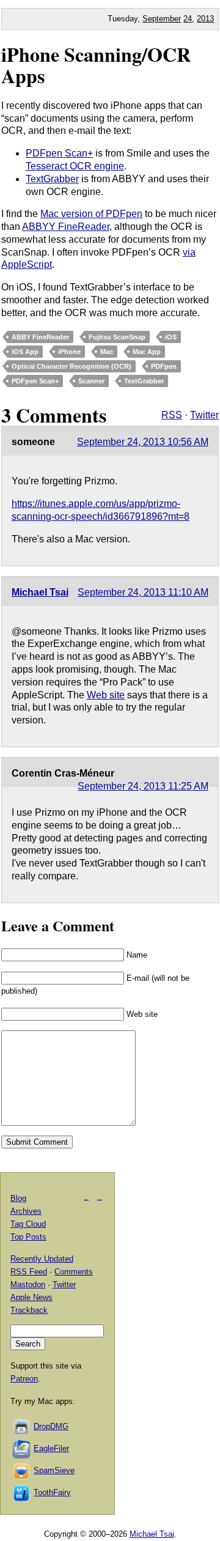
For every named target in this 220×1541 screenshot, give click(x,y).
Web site (106, 695)
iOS (171, 337)
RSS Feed (28, 1271)
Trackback (29, 1310)
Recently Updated (41, 1258)
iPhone (69, 351)
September (161, 18)
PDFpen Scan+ (59, 153)
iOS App (25, 351)
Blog (18, 1198)
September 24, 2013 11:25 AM (143, 786)
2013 (205, 18)
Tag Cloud (28, 1224)
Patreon (24, 1378)
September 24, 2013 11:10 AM (143, 592)
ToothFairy (52, 1492)
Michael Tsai (40, 592)
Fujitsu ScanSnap (117, 337)
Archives (26, 1211)
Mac (106, 351)
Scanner (91, 381)
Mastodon (27, 1284)
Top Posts (28, 1236)
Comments (73, 1271)
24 (187, 18)
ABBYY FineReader (65, 226)
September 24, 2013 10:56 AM (142, 442)
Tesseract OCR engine (75, 166)
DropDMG (51, 1426)
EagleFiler (51, 1448)
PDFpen (164, 366)
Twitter (204, 415)
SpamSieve (54, 1470)
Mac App (147, 351)
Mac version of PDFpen (91, 214)
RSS (171, 415)
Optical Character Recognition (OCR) (71, 366)
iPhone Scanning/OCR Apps (96, 65)
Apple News (31, 1297)
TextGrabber (52, 179)
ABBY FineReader (40, 337)
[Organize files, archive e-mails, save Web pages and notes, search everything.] (22, 1448)
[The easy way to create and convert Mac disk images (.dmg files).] (22, 1426)
